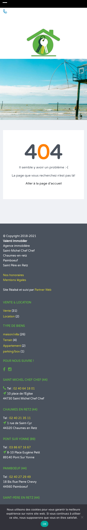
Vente (7, 311)
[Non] (82, 517)
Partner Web (43, 290)
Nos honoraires (13, 275)
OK (45, 524)
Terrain (7, 340)
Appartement (12, 346)
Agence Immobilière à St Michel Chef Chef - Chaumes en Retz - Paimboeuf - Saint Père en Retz (42, 20)
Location (9, 316)
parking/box (11, 351)
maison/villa (11, 334)
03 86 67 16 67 (20, 447)
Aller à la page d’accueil (43, 183)
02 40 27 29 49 (20, 477)
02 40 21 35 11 (20, 418)
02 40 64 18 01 (24, 388)
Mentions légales (14, 280)
